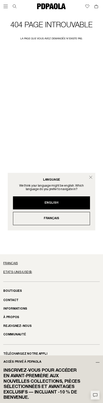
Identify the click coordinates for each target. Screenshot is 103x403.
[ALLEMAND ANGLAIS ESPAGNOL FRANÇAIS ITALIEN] (51, 263)
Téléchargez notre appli (25, 353)
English (51, 202)
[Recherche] (14, 6)
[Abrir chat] (95, 395)
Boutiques (12, 291)
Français (51, 218)
